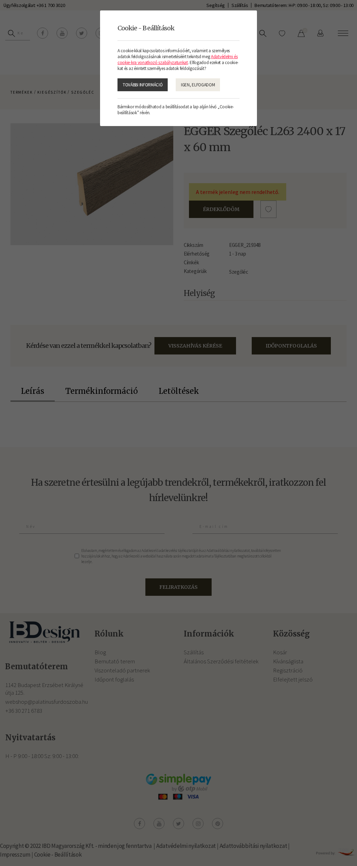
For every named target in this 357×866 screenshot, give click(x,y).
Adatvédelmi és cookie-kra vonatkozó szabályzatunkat (177, 59)
